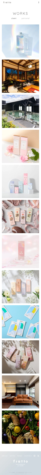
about (5, 456)
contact (28, 456)
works (12, 456)
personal (26, 18)
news (19, 456)
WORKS (20, 13)
